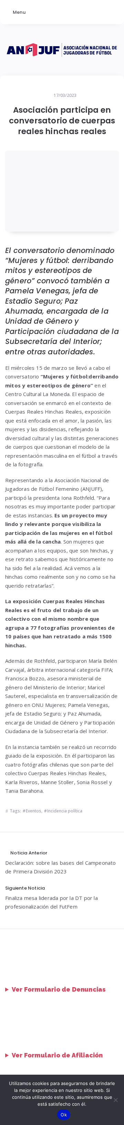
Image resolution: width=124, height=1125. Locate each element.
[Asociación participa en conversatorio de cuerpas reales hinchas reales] (62, 191)
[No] (115, 1099)
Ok (64, 1114)
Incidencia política (64, 811)
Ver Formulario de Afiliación (57, 1055)
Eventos (33, 811)
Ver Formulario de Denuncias (59, 989)
